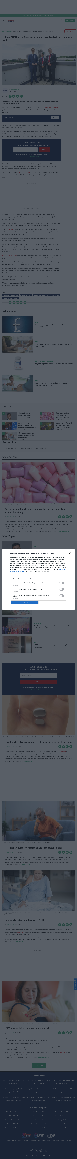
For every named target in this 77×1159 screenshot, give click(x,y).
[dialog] (38, 579)
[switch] (61, 583)
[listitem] (38, 579)
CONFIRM (25, 602)
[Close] (71, 553)
